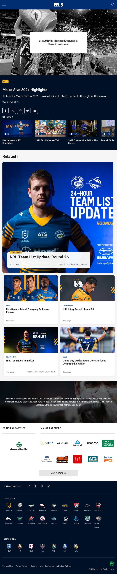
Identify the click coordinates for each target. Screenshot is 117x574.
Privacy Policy (21, 566)
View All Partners (58, 472)
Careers (33, 566)
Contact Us (49, 566)
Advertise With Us (64, 566)
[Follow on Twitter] (42, 486)
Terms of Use (7, 566)
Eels (5, 82)
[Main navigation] (4, 4)
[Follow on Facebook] (35, 486)
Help (41, 566)
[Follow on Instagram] (49, 486)
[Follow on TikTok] (28, 486)
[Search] (113, 5)
